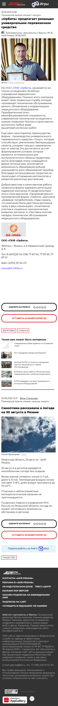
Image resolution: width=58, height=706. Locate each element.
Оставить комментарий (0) (29, 318)
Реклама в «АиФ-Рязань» (18, 582)
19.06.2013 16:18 (9, 12)
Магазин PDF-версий (15, 590)
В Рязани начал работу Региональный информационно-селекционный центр (32, 373)
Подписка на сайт (14, 601)
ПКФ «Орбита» (16, 82)
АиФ (23, 454)
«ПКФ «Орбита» (22, 88)
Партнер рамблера (28, 691)
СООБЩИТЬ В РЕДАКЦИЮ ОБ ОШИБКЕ (24, 606)
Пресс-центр (43, 586)
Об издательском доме (17, 586)
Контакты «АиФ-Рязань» (17, 578)
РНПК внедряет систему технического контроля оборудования (32, 382)
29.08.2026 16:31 (9, 398)
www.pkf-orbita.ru (12, 268)
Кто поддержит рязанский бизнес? (30, 353)
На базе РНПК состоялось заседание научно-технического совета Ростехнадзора (31, 364)
